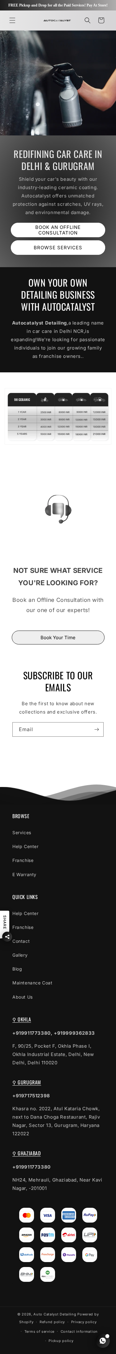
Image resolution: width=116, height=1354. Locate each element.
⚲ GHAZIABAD (26, 1153)
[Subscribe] (96, 729)
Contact (21, 941)
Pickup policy (61, 1341)
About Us (22, 997)
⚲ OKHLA (21, 1019)
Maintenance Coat (32, 982)
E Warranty (24, 874)
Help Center (25, 846)
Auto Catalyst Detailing (54, 1314)
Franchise (22, 860)
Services (21, 832)
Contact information (79, 1331)
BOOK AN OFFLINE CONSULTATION (58, 230)
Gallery (20, 955)
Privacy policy (84, 1322)
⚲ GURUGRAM (26, 1082)
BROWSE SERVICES (58, 248)
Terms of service (39, 1331)
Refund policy (52, 1322)
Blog (17, 968)
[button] (12, 20)
